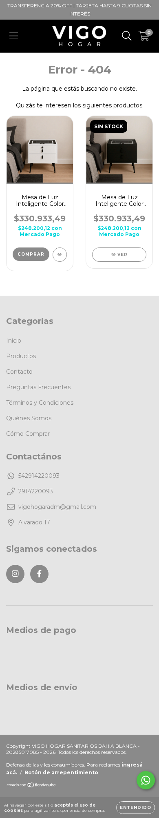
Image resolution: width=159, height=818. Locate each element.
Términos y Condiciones (39, 402)
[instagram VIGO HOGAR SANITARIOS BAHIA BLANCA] (15, 574)
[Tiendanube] (31, 786)
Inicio (13, 340)
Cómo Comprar (28, 433)
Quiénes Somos (28, 418)
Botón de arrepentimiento (61, 772)
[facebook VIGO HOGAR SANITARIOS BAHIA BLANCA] (39, 574)
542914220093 (39, 475)
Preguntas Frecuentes (38, 387)
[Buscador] (127, 36)
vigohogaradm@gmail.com (57, 506)
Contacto (19, 371)
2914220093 (35, 491)
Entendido (135, 807)
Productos (21, 356)
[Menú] (13, 36)
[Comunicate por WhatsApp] (146, 780)
